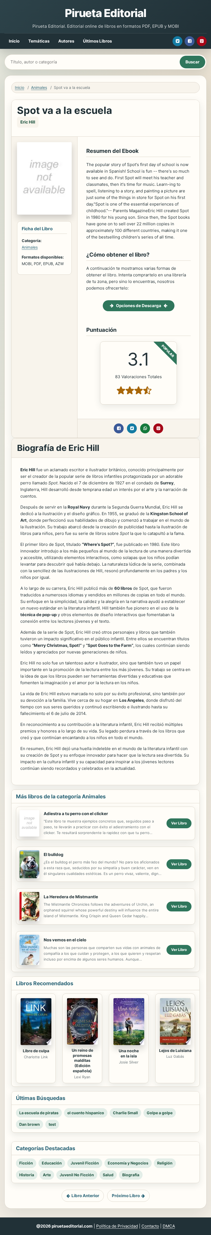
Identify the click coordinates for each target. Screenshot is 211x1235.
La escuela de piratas (39, 1112)
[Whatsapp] (145, 428)
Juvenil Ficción (85, 1163)
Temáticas (38, 41)
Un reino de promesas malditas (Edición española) (82, 1060)
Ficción (26, 1163)
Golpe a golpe (160, 1112)
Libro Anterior (85, 1195)
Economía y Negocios (128, 1163)
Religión (165, 1163)
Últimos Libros (97, 41)
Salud (108, 1174)
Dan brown (29, 1124)
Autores (66, 41)
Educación (52, 1163)
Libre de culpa (36, 1050)
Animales (39, 87)
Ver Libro (179, 823)
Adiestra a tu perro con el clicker (76, 813)
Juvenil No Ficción (77, 1174)
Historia (26, 1174)
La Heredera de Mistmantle (71, 896)
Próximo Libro (126, 1195)
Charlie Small (125, 1112)
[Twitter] (177, 41)
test (52, 1124)
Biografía (130, 1174)
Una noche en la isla (129, 1053)
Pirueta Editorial (105, 13)
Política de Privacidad (117, 1226)
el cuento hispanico (85, 1112)
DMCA (169, 1226)
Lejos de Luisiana (175, 1050)
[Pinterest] (202, 41)
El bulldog (53, 854)
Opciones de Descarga (138, 305)
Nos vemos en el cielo (65, 939)
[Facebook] (190, 41)
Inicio (14, 41)
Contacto (150, 1226)
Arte (47, 1174)
